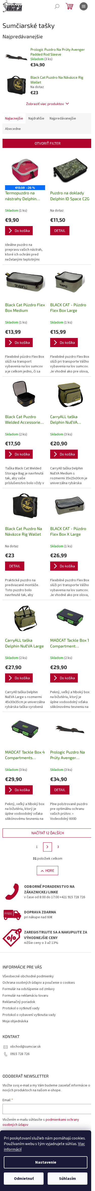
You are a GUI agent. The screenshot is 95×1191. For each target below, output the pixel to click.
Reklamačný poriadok (19, 1002)
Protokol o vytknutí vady (21, 1008)
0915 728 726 (19, 1054)
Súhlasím (67, 1178)
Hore (49, 870)
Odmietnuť (24, 1178)
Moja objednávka (15, 1021)
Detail (59, 230)
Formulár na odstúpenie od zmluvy (29, 989)
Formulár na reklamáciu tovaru (25, 995)
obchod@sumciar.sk (25, 1046)
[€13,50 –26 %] (25, 170)
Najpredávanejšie (63, 118)
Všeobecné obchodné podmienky (28, 976)
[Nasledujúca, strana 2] (47, 847)
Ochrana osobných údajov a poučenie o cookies (39, 982)
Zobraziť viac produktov (45, 103)
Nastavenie (45, 1162)
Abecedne (13, 128)
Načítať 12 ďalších (47, 833)
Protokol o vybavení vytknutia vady (29, 1014)
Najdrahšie (36, 118)
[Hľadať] (57, 6)
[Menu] (84, 6)
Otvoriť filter (48, 143)
